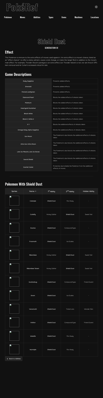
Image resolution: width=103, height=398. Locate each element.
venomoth (33, 309)
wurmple (33, 350)
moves (22, 17)
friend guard (88, 282)
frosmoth (33, 241)
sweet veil (88, 214)
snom (33, 295)
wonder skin (88, 309)
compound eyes (70, 228)
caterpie (33, 201)
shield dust (51, 201)
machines (78, 17)
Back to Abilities (15, 359)
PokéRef (22, 7)
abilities (36, 17)
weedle (33, 336)
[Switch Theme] (96, 7)
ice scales (70, 241)
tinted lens (70, 309)
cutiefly (33, 214)
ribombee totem (33, 268)
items (64, 17)
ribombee (33, 255)
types (51, 17)
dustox (33, 228)
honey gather (51, 214)
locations (95, 17)
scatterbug (33, 282)
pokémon (8, 17)
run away (70, 201)
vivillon (33, 322)
